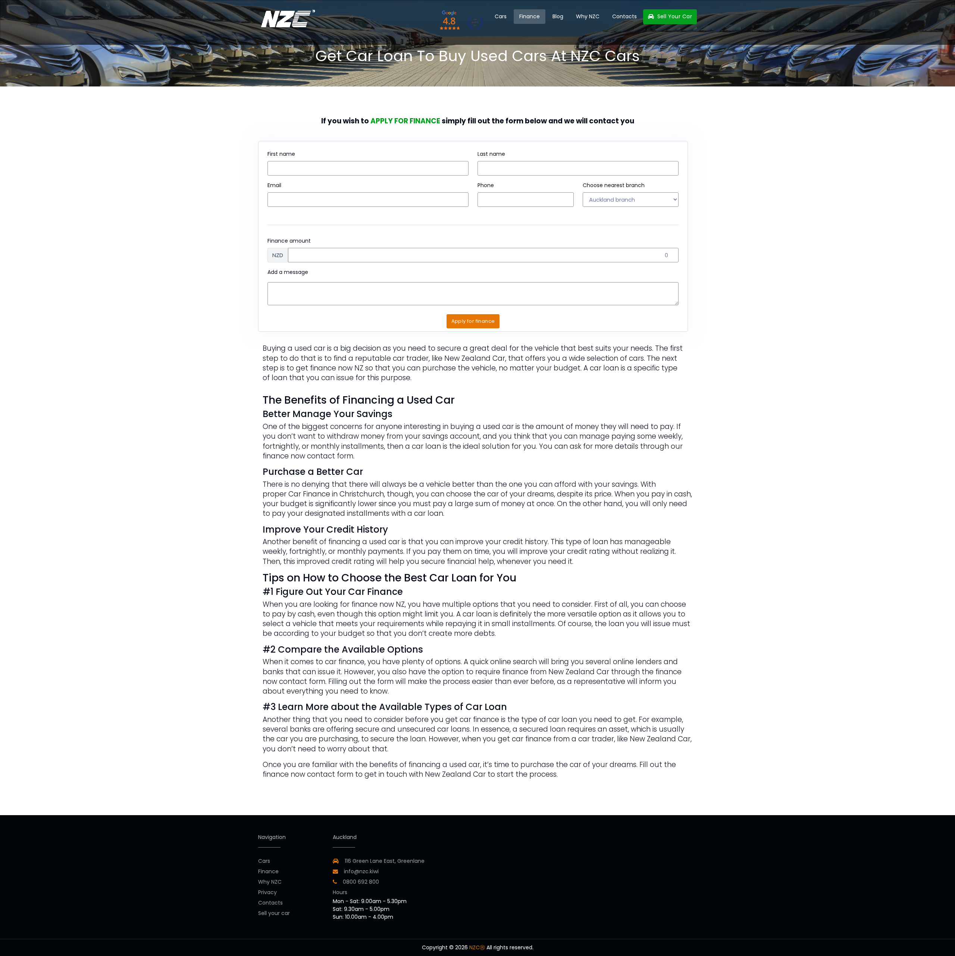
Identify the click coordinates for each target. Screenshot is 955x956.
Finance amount (289, 240)
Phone (486, 185)
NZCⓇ (477, 947)
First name (281, 154)
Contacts (624, 16)
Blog (557, 16)
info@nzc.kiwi (360, 871)
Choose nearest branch (614, 185)
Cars (501, 16)
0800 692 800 (360, 882)
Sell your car (274, 913)
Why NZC (587, 16)
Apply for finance (473, 321)
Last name (491, 154)
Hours (340, 892)
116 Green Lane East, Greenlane (385, 861)
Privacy (267, 892)
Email (274, 185)
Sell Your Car (673, 16)
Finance (529, 16)
